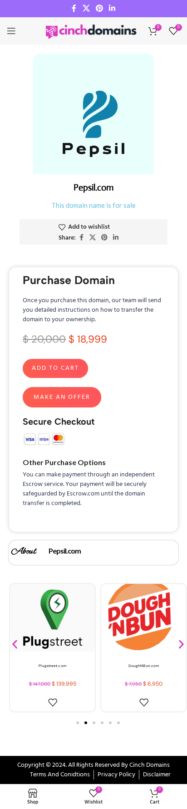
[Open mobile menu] (11, 31)
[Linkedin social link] (112, 8)
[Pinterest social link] (99, 8)
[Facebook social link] (74, 8)
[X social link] (86, 8)
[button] (14, 644)
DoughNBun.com (143, 665)
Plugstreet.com (52, 665)
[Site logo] (91, 31)
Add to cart (55, 368)
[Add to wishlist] (52, 702)
